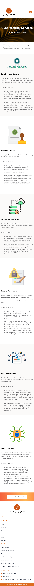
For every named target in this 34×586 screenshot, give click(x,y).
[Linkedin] (2, 516)
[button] (30, 12)
